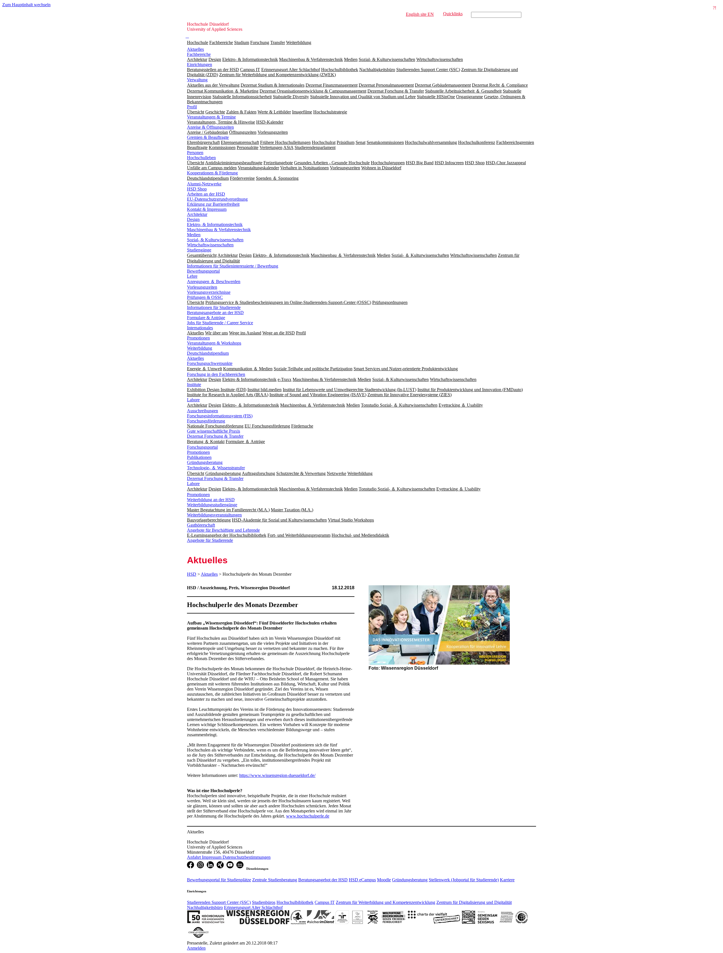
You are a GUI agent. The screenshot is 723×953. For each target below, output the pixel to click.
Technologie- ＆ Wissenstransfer (216, 467)
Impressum (212, 857)
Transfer (277, 42)
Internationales (200, 327)
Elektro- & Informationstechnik (215, 224)
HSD (191, 574)
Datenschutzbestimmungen (247, 857)
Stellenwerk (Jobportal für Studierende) (464, 879)
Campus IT (325, 902)
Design (193, 219)
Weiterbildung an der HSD (211, 499)
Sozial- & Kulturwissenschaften (215, 239)
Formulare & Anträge (206, 317)
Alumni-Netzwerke (204, 183)
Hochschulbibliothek (294, 902)
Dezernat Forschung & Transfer (215, 436)
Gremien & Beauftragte (208, 137)
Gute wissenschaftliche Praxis (213, 431)
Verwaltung (197, 79)
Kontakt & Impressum (207, 209)
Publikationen (199, 457)
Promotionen (198, 338)
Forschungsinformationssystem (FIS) (219, 415)
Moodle (384, 879)
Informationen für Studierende (214, 307)
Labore (193, 399)
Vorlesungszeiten (202, 287)
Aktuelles (195, 49)
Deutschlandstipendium (208, 353)
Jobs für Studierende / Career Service (220, 322)
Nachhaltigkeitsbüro (205, 907)
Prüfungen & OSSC (205, 297)
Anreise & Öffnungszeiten (210, 127)
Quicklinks (453, 13)
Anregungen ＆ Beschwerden (213, 281)
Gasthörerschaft (201, 525)
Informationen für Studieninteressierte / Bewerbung (232, 266)
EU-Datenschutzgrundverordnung (217, 199)
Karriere (507, 879)
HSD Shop (197, 189)
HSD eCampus (362, 879)
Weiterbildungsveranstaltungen (214, 514)
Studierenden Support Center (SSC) (219, 902)
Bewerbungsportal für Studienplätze (219, 879)
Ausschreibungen (202, 410)
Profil (192, 106)
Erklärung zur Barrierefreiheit (213, 204)
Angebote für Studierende (210, 540)
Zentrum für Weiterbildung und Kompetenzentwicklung (385, 902)
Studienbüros (263, 902)
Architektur (197, 214)
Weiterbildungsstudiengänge (212, 504)
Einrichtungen (199, 64)
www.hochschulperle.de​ (307, 816)
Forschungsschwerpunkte (209, 363)
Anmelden (196, 948)
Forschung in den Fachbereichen (216, 374)
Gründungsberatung (205, 462)
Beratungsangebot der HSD (323, 879)
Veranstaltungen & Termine (211, 117)
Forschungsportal (202, 447)
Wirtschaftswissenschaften (210, 244)
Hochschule (197, 42)
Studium (241, 42)
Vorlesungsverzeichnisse (208, 292)
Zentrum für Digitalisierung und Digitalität (474, 902)
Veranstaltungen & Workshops (214, 343)
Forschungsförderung (206, 421)
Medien (194, 234)
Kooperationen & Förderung (212, 172)
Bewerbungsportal (203, 271)
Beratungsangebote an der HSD (215, 312)
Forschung (259, 42)
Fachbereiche (221, 42)
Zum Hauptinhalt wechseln (26, 4)
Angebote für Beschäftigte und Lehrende (223, 530)
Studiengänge (199, 249)
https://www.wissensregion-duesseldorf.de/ (277, 775)
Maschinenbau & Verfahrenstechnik (219, 229)
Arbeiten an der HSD (206, 194)
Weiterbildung (298, 42)
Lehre (192, 276)
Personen (195, 152)
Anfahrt (194, 857)
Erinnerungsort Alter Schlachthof (253, 907)
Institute (194, 384)
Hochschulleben (201, 157)
